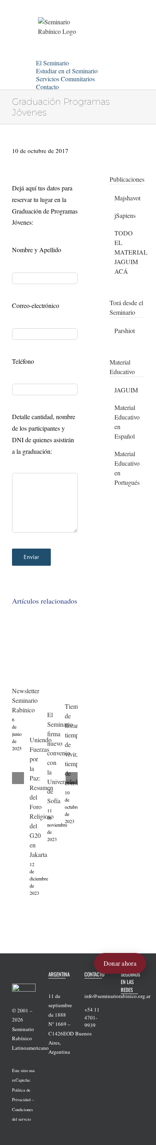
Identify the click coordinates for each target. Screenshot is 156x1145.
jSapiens (125, 215)
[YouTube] (123, 1015)
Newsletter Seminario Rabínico (25, 700)
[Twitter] (133, 1003)
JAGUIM (126, 390)
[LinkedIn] (123, 1028)
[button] (68, 86)
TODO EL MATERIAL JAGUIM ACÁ (131, 252)
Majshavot (127, 198)
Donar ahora (120, 963)
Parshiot (124, 330)
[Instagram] (133, 1015)
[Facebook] (123, 1003)
